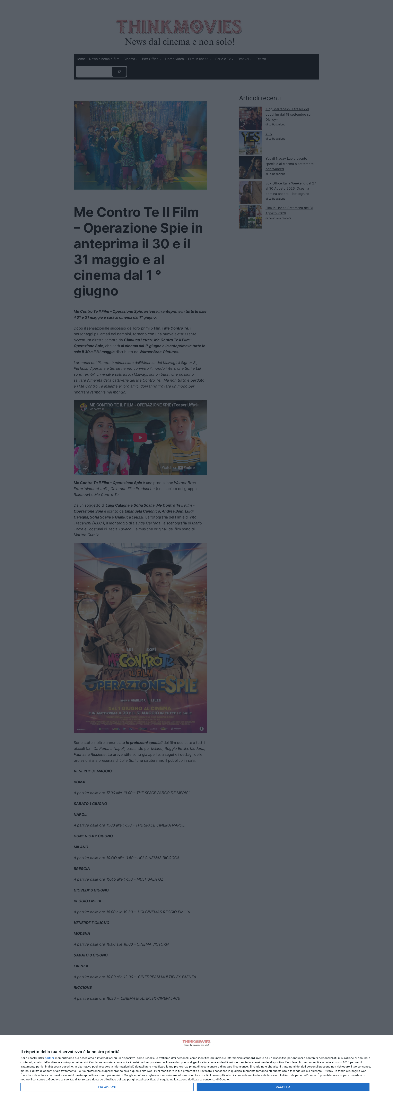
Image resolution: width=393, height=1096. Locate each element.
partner (49, 1057)
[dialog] (196, 1065)
